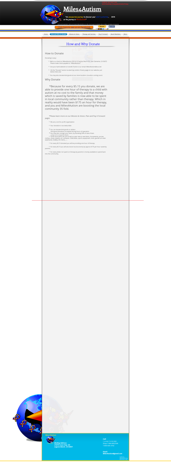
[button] (102, 27)
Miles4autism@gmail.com (112, 453)
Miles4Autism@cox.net (93, 67)
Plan (87, 116)
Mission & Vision (78, 116)
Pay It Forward (99, 116)
